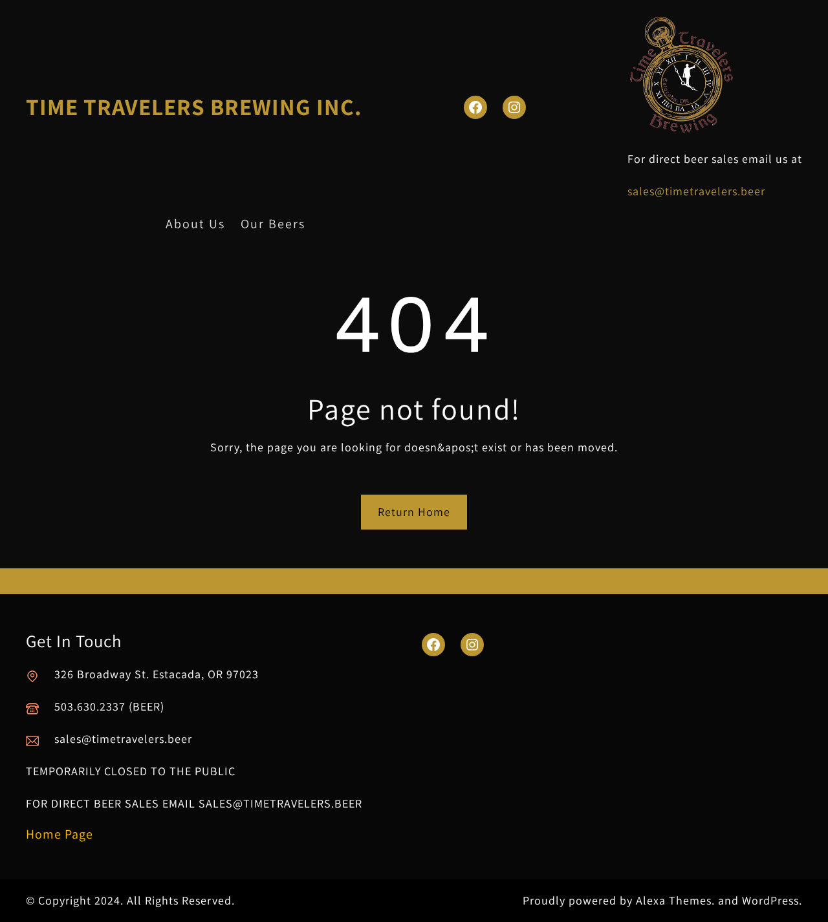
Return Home (414, 511)
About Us (195, 223)
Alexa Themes (674, 900)
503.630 (75, 706)
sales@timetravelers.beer (696, 191)
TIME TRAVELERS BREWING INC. (194, 107)
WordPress (770, 900)
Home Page (59, 834)
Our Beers (273, 223)
